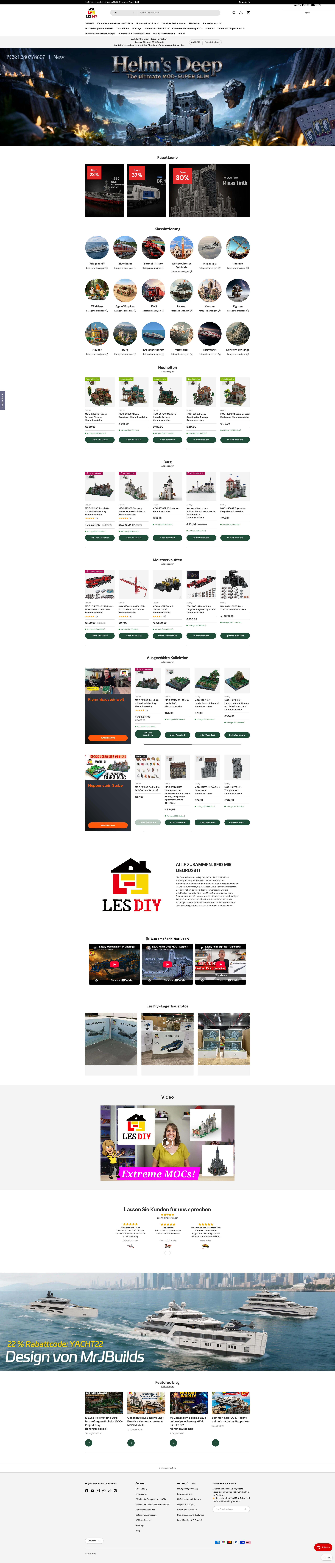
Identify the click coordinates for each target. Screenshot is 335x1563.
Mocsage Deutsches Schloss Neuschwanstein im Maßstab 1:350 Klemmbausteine (201, 513)
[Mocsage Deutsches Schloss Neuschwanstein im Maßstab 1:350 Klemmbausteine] (201, 486)
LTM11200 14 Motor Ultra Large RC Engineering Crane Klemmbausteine (200, 609)
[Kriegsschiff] (97, 247)
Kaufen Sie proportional (229, 28)
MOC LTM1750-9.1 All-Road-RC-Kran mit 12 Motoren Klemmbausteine (99, 609)
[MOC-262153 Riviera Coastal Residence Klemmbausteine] (235, 392)
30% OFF (89, 23)
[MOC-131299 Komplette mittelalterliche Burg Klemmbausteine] (100, 486)
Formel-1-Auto (153, 263)
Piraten (181, 306)
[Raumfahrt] (210, 334)
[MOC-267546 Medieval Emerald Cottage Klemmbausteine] (167, 392)
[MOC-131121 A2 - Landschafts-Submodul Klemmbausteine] (207, 680)
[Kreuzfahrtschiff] (153, 334)
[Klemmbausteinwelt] (108, 681)
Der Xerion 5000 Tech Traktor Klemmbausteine (233, 608)
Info (180, 33)
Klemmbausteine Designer (185, 28)
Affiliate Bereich (143, 1520)
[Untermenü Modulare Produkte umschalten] (157, 23)
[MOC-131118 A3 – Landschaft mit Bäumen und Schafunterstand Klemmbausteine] (237, 680)
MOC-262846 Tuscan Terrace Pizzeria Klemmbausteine (96, 417)
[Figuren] (238, 290)
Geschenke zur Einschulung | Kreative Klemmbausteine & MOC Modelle (145, 1421)
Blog (138, 1530)
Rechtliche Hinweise (187, 1509)
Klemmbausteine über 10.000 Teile (115, 23)
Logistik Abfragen (185, 1504)
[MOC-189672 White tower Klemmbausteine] (167, 486)
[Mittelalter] (181, 334)
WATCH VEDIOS (108, 738)
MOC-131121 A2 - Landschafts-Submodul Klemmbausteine (207, 703)
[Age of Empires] (125, 290)
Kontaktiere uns (184, 1494)
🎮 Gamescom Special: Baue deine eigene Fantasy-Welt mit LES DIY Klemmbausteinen (188, 1423)
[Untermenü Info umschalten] (184, 33)
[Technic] (238, 247)
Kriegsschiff (97, 263)
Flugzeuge (209, 263)
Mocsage (136, 28)
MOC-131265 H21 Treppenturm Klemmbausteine (233, 790)
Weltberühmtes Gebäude (182, 265)
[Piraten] (181, 290)
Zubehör (210, 28)
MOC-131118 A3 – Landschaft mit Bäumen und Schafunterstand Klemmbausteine (236, 705)
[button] (235, 12)
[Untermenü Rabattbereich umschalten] (220, 23)
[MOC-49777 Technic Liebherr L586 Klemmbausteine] (167, 584)
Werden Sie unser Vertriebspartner (152, 1504)
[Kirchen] (210, 290)
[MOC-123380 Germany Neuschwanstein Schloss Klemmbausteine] (133, 486)
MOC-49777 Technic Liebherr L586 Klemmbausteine (163, 609)
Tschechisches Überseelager (100, 33)
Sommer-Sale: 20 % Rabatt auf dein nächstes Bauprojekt (230, 1419)
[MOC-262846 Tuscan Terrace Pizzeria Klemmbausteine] (100, 392)
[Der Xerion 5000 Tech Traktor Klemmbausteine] (235, 584)
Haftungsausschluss (145, 1509)
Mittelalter (181, 349)
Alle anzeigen (167, 371)
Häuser (97, 349)
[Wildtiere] (97, 290)
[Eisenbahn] (125, 247)
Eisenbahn (125, 263)
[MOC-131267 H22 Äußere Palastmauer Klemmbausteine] (207, 767)
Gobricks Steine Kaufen (174, 23)
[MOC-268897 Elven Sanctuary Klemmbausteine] (133, 392)
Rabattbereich (210, 23)
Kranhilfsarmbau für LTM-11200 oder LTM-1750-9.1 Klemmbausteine (132, 609)
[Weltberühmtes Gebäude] (181, 247)
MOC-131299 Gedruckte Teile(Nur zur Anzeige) (147, 789)
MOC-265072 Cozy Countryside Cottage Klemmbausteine (197, 417)
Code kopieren (213, 42)
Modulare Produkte (146, 23)
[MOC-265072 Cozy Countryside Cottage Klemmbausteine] (201, 392)
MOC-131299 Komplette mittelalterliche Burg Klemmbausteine (97, 511)
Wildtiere (97, 306)
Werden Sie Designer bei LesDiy (151, 1499)
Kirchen (210, 306)
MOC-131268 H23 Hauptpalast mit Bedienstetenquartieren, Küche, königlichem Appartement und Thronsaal (177, 795)
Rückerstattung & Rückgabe (190, 1515)
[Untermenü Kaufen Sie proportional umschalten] (243, 28)
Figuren (238, 306)
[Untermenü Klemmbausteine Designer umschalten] (201, 28)
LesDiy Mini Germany (164, 33)
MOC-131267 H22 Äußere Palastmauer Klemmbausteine (207, 790)
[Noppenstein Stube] (108, 767)
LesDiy (93, 1553)
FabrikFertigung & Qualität (190, 1520)
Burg (125, 349)
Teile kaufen (122, 28)
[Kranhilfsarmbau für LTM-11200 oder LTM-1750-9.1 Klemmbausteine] (133, 584)
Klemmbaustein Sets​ (155, 28)
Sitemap (140, 1525)
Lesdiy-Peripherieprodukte (99, 28)
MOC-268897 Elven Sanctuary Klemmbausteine (133, 415)
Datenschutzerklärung (146, 1515)
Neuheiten (194, 23)
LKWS (153, 306)
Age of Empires (125, 306)
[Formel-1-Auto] (153, 247)
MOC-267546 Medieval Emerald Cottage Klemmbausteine (164, 417)
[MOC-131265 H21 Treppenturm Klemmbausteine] (237, 767)
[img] (167, 1214)
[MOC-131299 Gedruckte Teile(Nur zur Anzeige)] (148, 767)
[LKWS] (153, 290)
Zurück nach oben (167, 1468)
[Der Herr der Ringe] (238, 334)
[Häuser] (97, 334)
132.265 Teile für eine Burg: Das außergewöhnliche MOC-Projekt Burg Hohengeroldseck (104, 1423)
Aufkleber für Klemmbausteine (134, 33)
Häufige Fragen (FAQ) (187, 1488)
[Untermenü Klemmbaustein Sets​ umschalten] (168, 28)
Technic (238, 263)
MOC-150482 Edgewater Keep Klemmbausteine (233, 510)
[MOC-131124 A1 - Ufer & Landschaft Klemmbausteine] (178, 680)
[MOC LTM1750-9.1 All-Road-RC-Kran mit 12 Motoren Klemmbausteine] (100, 584)
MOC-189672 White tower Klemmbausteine (166, 510)
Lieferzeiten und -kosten (189, 1499)
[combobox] (165, 13)
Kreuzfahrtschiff (153, 349)
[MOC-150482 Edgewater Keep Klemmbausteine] (235, 486)
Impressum (141, 1494)
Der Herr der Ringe (238, 349)
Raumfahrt (210, 349)
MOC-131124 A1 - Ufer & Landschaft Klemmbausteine (177, 703)
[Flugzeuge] (210, 247)
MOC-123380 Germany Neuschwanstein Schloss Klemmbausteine (132, 511)
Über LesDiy (141, 1488)
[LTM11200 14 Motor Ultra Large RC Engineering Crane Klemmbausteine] (201, 584)
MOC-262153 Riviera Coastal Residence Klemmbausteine (235, 415)
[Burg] (125, 334)
